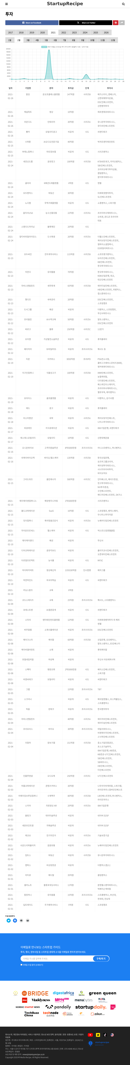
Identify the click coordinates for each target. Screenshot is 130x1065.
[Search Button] (123, 4)
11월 (103, 40)
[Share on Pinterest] (115, 22)
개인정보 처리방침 (20, 1034)
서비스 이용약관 (34, 1034)
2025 (95, 32)
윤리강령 (58, 1034)
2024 (85, 32)
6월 (55, 40)
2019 (32, 32)
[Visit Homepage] (65, 4)
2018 (21, 32)
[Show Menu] (6, 4)
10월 (92, 40)
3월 (28, 40)
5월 (46, 40)
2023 (74, 32)
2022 (63, 32)
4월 (37, 40)
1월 (9, 40)
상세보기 (39, 964)
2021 (53, 32)
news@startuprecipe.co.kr (34, 1054)
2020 (42, 32)
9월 (82, 40)
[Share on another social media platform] (122, 22)
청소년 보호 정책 (47, 1034)
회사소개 (8, 1034)
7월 (64, 40)
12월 (113, 40)
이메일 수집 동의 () (32, 964)
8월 (73, 40)
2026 (106, 32)
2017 (10, 32)
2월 (18, 40)
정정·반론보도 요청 (70, 1034)
